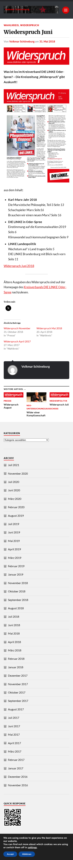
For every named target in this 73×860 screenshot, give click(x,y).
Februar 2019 (16, 566)
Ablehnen (26, 854)
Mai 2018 (14, 633)
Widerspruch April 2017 (17, 341)
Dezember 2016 (17, 776)
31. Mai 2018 (47, 41)
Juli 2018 (13, 616)
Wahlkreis (11, 25)
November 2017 (18, 684)
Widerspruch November (17, 328)
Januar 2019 (15, 574)
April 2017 (14, 743)
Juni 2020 (14, 490)
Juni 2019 (14, 532)
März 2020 (14, 498)
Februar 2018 (16, 658)
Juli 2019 (13, 524)
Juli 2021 (13, 465)
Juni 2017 (14, 726)
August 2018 (16, 608)
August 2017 (16, 709)
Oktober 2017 (16, 692)
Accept (10, 854)
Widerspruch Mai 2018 (49, 328)
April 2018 (14, 642)
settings (32, 847)
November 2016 (18, 785)
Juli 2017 (13, 717)
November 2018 (18, 583)
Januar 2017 (15, 768)
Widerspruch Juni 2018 (19, 266)
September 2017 (18, 700)
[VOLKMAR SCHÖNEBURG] (31, 11)
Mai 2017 (14, 734)
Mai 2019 (14, 540)
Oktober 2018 (16, 591)
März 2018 (14, 650)
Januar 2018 (15, 667)
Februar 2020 (16, 507)
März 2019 (14, 557)
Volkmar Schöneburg (22, 41)
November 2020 (18, 473)
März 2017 (14, 751)
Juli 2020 (13, 481)
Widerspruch (29, 25)
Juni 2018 (14, 625)
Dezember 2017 (17, 675)
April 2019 (14, 549)
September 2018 (18, 599)
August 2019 (16, 515)
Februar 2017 (16, 759)
